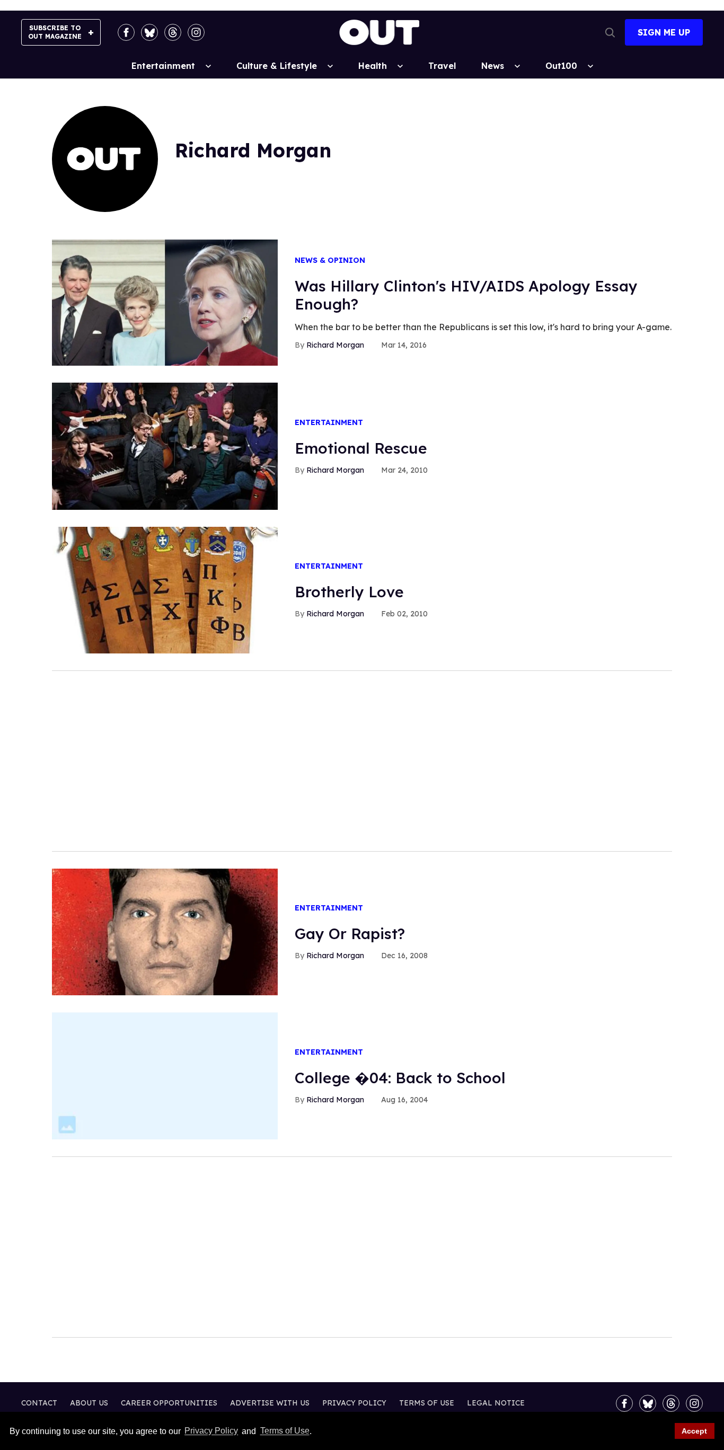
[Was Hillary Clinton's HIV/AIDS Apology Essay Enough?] (165, 302)
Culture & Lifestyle (276, 65)
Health (372, 65)
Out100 (561, 65)
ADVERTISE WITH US (270, 1403)
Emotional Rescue (361, 448)
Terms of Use (284, 1431)
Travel (442, 65)
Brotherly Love (349, 591)
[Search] (610, 32)
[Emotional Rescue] (165, 445)
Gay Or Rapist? (350, 933)
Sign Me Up (664, 32)
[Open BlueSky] (149, 32)
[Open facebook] (126, 32)
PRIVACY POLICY (354, 1403)
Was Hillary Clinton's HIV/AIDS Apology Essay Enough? (466, 295)
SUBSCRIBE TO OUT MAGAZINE (55, 32)
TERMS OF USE (426, 1403)
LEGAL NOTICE (496, 1403)
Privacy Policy (211, 1431)
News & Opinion (330, 260)
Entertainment (163, 65)
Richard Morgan (335, 345)
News (492, 65)
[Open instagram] (196, 32)
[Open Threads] (172, 32)
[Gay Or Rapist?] (165, 931)
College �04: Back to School (400, 1077)
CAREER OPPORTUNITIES (169, 1403)
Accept (694, 1431)
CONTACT (39, 1403)
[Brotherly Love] (165, 589)
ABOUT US (89, 1403)
